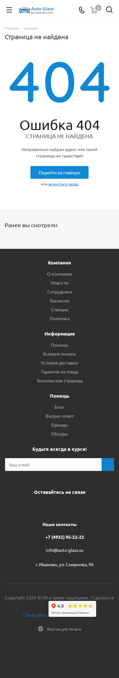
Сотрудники (59, 291)
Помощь (59, 345)
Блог (59, 407)
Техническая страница (59, 380)
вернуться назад (63, 183)
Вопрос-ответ (60, 416)
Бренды (59, 425)
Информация (59, 333)
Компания (59, 262)
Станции (59, 309)
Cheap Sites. (35, 615)
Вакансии (59, 300)
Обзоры (59, 433)
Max (82, 506)
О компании (59, 274)
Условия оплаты (59, 354)
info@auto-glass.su (64, 550)
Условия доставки (59, 362)
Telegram (50, 506)
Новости (59, 282)
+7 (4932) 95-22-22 (64, 537)
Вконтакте (34, 506)
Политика (59, 318)
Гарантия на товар (59, 371)
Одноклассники (66, 506)
